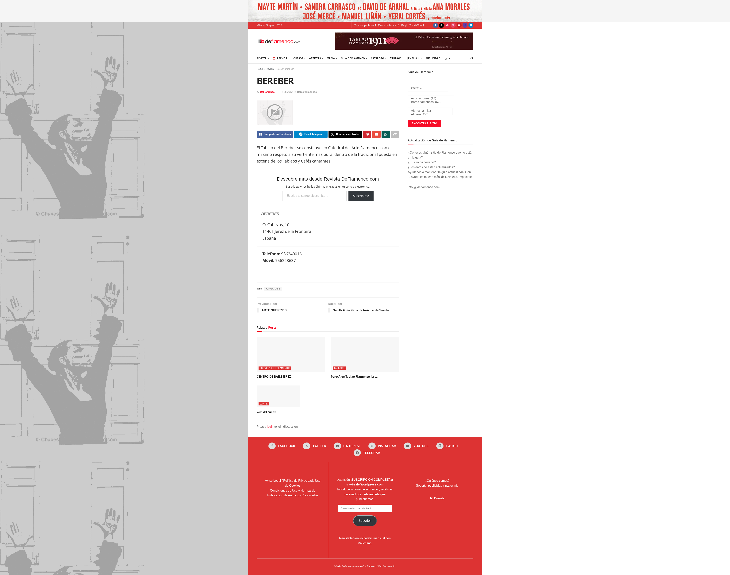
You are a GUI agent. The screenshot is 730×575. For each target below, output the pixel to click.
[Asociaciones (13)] (431, 98)
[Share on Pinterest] (367, 134)
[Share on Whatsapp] (386, 134)
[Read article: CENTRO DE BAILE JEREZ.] (291, 354)
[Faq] (404, 25)
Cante (264, 404)
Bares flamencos (285, 69)
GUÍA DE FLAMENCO (353, 58)
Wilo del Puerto (266, 412)
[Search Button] (472, 58)
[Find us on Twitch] (465, 25)
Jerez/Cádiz (273, 288)
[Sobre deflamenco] (388, 25)
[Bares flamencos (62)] (431, 102)
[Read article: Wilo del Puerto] (278, 396)
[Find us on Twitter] (441, 25)
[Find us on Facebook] (435, 25)
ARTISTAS (315, 58)
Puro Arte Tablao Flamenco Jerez (354, 376)
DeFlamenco (267, 91)
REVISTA (262, 58)
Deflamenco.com (350, 566)
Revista (270, 69)
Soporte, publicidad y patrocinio (437, 485)
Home (260, 69)
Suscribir (365, 521)
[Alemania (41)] (430, 111)
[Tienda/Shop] (416, 25)
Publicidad (432, 58)
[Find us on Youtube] (459, 25)
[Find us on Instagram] (453, 25)
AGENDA (282, 58)
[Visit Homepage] (278, 41)
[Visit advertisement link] (365, 11)
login (270, 426)
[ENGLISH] (413, 58)
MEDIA (331, 58)
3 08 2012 (287, 91)
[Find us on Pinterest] (447, 25)
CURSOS (298, 58)
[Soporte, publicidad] (365, 25)
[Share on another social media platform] (395, 134)
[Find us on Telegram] (470, 25)
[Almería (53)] (430, 114)
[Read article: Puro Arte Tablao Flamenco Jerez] (365, 354)
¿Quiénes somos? (437, 480)
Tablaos (395, 58)
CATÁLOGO (377, 58)
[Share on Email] (376, 134)
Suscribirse (361, 196)
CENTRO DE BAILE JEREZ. (274, 376)
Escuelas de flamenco (275, 368)
